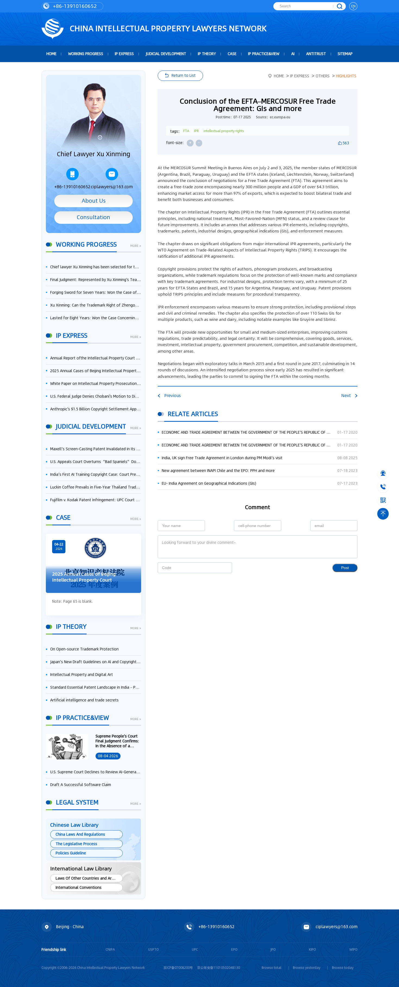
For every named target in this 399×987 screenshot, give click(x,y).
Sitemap (345, 53)
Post (345, 568)
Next (346, 395)
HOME (51, 53)
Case (232, 53)
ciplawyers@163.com (112, 187)
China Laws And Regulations (80, 834)
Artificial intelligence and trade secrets (84, 700)
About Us (94, 201)
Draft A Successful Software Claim (80, 784)
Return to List (184, 75)
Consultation (93, 217)
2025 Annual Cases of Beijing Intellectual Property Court (95, 370)
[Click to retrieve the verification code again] (222, 568)
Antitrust (316, 53)
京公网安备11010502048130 (218, 967)
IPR (196, 131)
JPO (273, 949)
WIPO (353, 949)
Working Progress (85, 53)
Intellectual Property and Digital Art (81, 674)
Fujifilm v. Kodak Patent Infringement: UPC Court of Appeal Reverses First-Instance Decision (95, 500)
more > (135, 246)
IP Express (124, 53)
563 (346, 143)
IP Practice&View (263, 53)
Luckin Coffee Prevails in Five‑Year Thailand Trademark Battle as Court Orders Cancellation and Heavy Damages (95, 487)
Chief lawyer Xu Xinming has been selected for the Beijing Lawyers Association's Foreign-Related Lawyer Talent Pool (95, 267)
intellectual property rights (224, 131)
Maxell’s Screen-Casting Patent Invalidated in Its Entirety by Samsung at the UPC (95, 449)
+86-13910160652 (74, 6)
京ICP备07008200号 (178, 967)
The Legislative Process (76, 844)
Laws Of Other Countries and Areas (87, 878)
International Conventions (79, 887)
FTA (186, 131)
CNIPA (110, 949)
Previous (172, 395)
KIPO (312, 949)
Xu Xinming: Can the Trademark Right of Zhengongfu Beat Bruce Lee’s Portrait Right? (95, 305)
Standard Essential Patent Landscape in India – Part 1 (95, 687)
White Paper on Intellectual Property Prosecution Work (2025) (95, 383)
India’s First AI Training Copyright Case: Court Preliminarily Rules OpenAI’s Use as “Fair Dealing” (95, 474)
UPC (195, 949)
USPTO (153, 949)
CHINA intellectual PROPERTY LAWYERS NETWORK (167, 28)
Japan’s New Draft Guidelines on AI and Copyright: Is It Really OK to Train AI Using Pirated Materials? (95, 662)
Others (323, 76)
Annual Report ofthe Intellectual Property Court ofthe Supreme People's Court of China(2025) (95, 358)
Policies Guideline (71, 853)
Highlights (346, 76)
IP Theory (207, 53)
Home (279, 76)
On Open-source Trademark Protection (84, 649)
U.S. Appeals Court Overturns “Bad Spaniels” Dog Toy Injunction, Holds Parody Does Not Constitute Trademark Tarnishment (95, 461)
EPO (234, 949)
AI (292, 53)
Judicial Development (166, 53)
